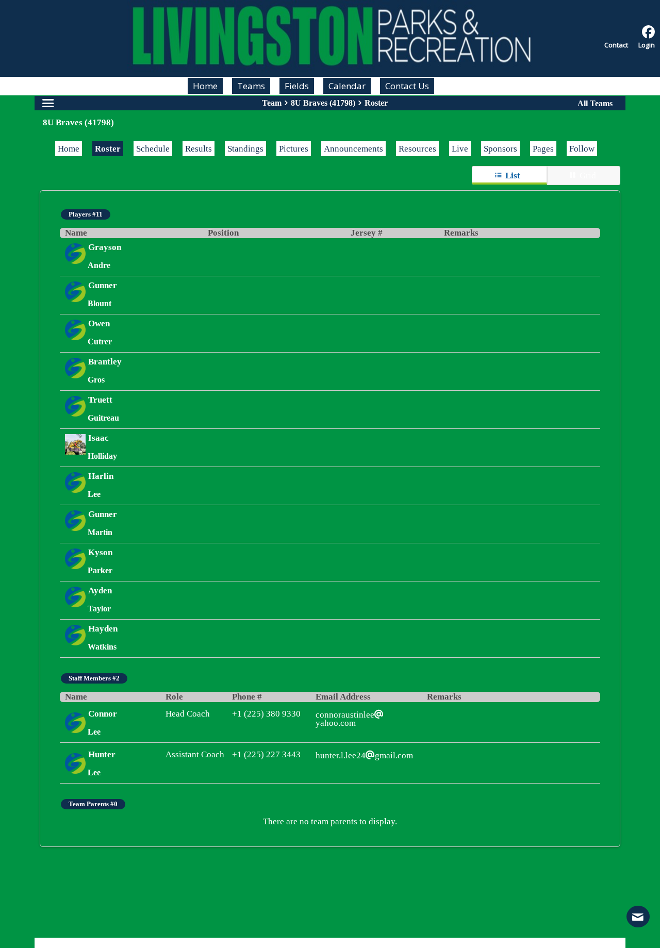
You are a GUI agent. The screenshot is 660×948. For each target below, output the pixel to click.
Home (68, 149)
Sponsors (500, 149)
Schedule (153, 149)
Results (198, 149)
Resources (417, 149)
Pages (543, 149)
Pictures (293, 149)
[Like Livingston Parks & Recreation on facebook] (648, 32)
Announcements (353, 149)
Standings (245, 149)
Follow (582, 149)
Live (460, 149)
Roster (108, 149)
